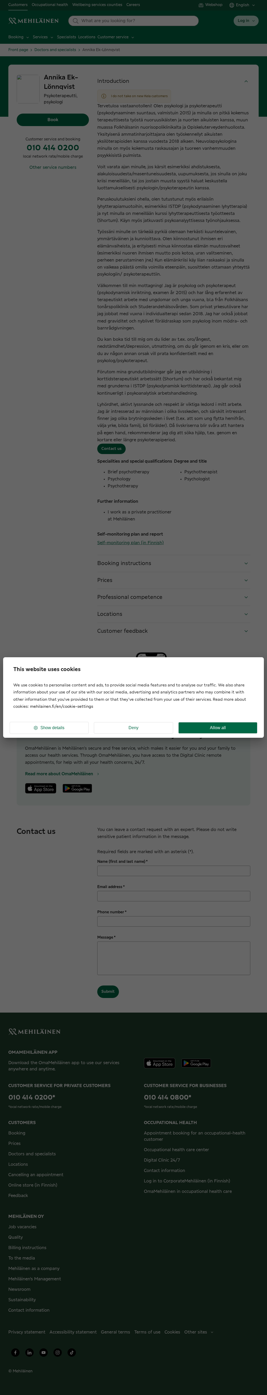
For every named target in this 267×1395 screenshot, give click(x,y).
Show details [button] (52, 728)
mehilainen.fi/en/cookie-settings (61, 707)
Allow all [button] (218, 728)
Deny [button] (133, 728)
